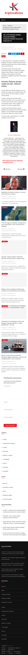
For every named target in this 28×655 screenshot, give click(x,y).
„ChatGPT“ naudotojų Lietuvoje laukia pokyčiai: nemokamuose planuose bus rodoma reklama (14, 511)
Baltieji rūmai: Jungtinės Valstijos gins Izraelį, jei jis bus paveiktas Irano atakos (13, 290)
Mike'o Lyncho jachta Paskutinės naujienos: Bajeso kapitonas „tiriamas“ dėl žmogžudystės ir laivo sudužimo (13, 357)
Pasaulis (5, 177)
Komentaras (7, 386)
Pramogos (5, 467)
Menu (4, 20)
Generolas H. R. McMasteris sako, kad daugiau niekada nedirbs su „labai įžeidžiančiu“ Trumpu (12, 323)
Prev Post (7, 169)
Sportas (5, 463)
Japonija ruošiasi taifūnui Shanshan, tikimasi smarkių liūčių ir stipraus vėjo (12, 257)
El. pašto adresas (8, 409)
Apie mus (5, 483)
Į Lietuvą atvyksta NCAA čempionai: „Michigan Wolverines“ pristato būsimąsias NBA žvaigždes (14, 533)
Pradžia (5, 439)
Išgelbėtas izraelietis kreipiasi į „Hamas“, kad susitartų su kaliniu (13, 193)
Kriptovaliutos (10, 645)
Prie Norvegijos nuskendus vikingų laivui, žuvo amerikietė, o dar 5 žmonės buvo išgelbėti (13, 224)
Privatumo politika (7, 499)
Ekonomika (5, 451)
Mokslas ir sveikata (7, 455)
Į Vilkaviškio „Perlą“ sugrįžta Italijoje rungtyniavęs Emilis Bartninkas (11, 516)
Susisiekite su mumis (8, 487)
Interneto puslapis (8, 417)
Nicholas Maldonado (11, 49)
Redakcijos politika (7, 495)
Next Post (20, 169)
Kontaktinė (5, 471)
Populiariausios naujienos (9, 443)
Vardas (6, 402)
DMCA (4, 491)
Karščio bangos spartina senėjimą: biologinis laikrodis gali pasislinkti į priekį (13, 528)
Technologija (6, 459)
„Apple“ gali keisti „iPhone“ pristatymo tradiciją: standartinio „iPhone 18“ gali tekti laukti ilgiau (14, 522)
